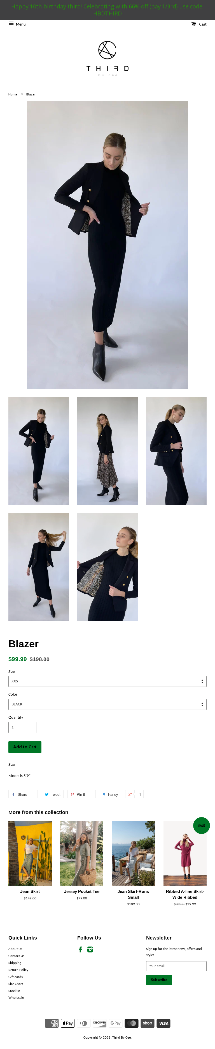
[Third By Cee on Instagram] (90, 951)
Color (12, 695)
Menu (20, 24)
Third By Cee (121, 1037)
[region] (107, 10)
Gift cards (15, 977)
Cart (202, 24)
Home (13, 94)
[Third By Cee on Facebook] (80, 951)
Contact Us (16, 956)
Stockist (14, 991)
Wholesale (16, 998)
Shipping (14, 963)
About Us (15, 949)
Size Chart (15, 984)
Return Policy (18, 970)
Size (11, 672)
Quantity (15, 718)
